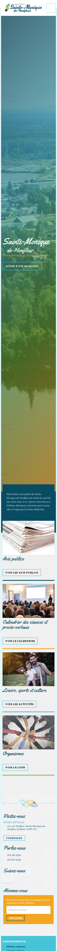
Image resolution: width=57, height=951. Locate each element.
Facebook (7, 879)
